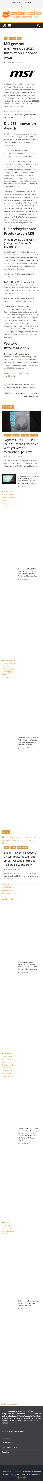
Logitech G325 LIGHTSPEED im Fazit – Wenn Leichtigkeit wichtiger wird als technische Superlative (21, 446)
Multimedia (34, 435)
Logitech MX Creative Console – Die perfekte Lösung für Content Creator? (20, 386)
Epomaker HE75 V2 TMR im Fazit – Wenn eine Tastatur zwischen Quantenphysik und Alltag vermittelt (28, 741)
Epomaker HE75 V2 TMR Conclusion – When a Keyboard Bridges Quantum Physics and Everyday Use (28, 572)
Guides (13, 848)
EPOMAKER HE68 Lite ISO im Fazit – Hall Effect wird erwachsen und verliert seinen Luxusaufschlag (28, 479)
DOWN (24, 1477)
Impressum (6, 1438)
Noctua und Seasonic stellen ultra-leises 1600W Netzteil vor (22, 395)
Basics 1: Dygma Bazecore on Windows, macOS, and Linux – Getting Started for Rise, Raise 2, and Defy (20, 858)
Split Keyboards (22, 848)
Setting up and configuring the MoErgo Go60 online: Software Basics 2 (28, 1303)
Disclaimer (6, 1452)
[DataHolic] (4, 25)
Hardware (7, 435)
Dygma (6, 848)
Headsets (16, 435)
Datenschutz (6, 1442)
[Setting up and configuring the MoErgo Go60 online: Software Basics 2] (9, 1305)
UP (18, 1477)
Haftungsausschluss (9, 1404)
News (19, 38)
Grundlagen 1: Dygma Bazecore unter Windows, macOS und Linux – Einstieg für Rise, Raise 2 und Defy (28, 965)
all (6, 38)
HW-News (12, 38)
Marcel (23, 62)
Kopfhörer (25, 435)
